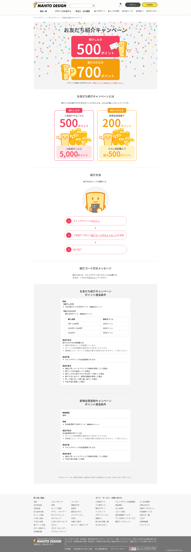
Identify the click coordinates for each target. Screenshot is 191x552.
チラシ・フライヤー (58, 512)
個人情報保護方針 (101, 549)
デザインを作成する (63, 11)
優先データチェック (122, 521)
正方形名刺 (38, 505)
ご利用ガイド (100, 11)
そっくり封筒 (56, 508)
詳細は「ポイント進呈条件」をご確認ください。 (108, 83)
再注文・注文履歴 (83, 11)
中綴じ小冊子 (76, 521)
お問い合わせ (145, 505)
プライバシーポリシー (118, 549)
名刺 (35, 502)
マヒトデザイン (39, 18)
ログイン (133, 5)
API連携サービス (146, 512)
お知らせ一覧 (145, 515)
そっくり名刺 (39, 515)
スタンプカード (57, 502)
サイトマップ (145, 525)
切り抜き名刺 (39, 512)
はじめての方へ (101, 525)
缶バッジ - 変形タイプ (79, 525)
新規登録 (150, 5)
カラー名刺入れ (39, 528)
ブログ (142, 518)
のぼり (73, 518)
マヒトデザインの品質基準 (125, 502)
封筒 (53, 505)
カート (120, 6)
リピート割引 (120, 512)
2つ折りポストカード (59, 521)
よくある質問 (114, 11)
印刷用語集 (144, 521)
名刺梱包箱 (38, 531)
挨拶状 (73, 508)
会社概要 (68, 549)
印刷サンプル (128, 11)
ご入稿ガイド (100, 505)
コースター (75, 502)
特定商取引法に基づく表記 (83, 549)
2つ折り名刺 (38, 518)
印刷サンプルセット (147, 508)
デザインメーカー (102, 515)
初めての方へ (152, 11)
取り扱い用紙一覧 (102, 521)
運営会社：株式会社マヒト (44, 544)
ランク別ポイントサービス (125, 518)
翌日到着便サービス (122, 515)
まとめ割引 (119, 508)
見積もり (141, 11)
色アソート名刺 (39, 525)
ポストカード (56, 518)
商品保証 (118, 505)
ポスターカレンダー (58, 528)
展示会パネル (76, 512)
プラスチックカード (58, 531)
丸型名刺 (37, 508)
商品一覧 (43, 11)
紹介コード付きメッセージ (104, 235)
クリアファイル (77, 515)
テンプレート (100, 512)
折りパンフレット (58, 515)
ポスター (54, 525)
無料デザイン (100, 508)
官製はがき (75, 505)
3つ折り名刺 (38, 521)
